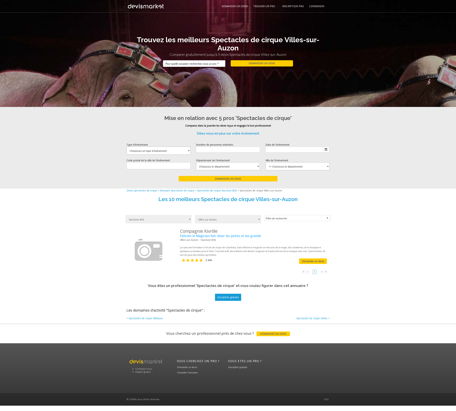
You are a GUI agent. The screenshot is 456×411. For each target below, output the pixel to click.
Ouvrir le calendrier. (326, 150)
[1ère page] (303, 271)
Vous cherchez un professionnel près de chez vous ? (226, 333)
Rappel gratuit (143, 371)
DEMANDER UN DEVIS (235, 6)
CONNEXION (316, 6)
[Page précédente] (307, 271)
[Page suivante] (322, 271)
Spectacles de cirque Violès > (313, 318)
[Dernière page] (326, 271)
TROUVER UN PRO (264, 6)
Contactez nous (143, 368)
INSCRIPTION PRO (293, 6)
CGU (326, 399)
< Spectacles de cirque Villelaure (144, 318)
